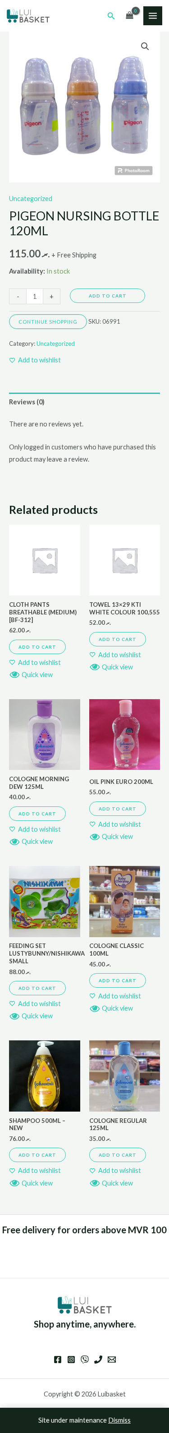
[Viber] (85, 1359)
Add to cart (108, 295)
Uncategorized (30, 198)
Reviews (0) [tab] (27, 402)
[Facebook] (58, 1359)
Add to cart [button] (37, 647)
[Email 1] (112, 1359)
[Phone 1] (98, 1359)
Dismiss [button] (119, 1420)
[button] (111, 16)
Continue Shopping (48, 322)
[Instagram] (71, 1359)
